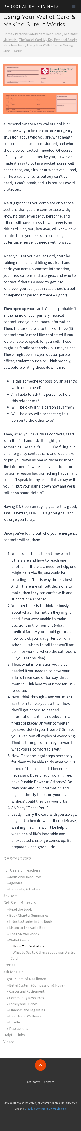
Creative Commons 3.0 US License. (45, 1109)
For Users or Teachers (21, 870)
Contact (49, 1082)
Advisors (10, 896)
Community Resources (26, 997)
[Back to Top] (40, 1065)
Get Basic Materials (19, 903)
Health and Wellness (25, 1016)
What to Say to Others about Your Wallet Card (43, 955)
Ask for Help (13, 972)
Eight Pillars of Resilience (24, 979)
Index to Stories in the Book (30, 921)
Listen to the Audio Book (28, 927)
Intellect (16, 1022)
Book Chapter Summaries (29, 915)
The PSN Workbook (24, 934)
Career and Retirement (27, 991)
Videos (9, 1042)
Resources (17, 858)
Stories (9, 965)
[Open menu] (73, 6)
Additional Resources (25, 877)
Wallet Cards (19, 940)
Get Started (33, 1082)
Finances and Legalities (27, 1010)
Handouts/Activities (24, 889)
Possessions (18, 1028)
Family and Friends (23, 1004)
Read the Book (20, 909)
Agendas (15, 883)
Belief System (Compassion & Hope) (37, 985)
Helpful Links (14, 1035)
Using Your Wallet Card (30, 946)
